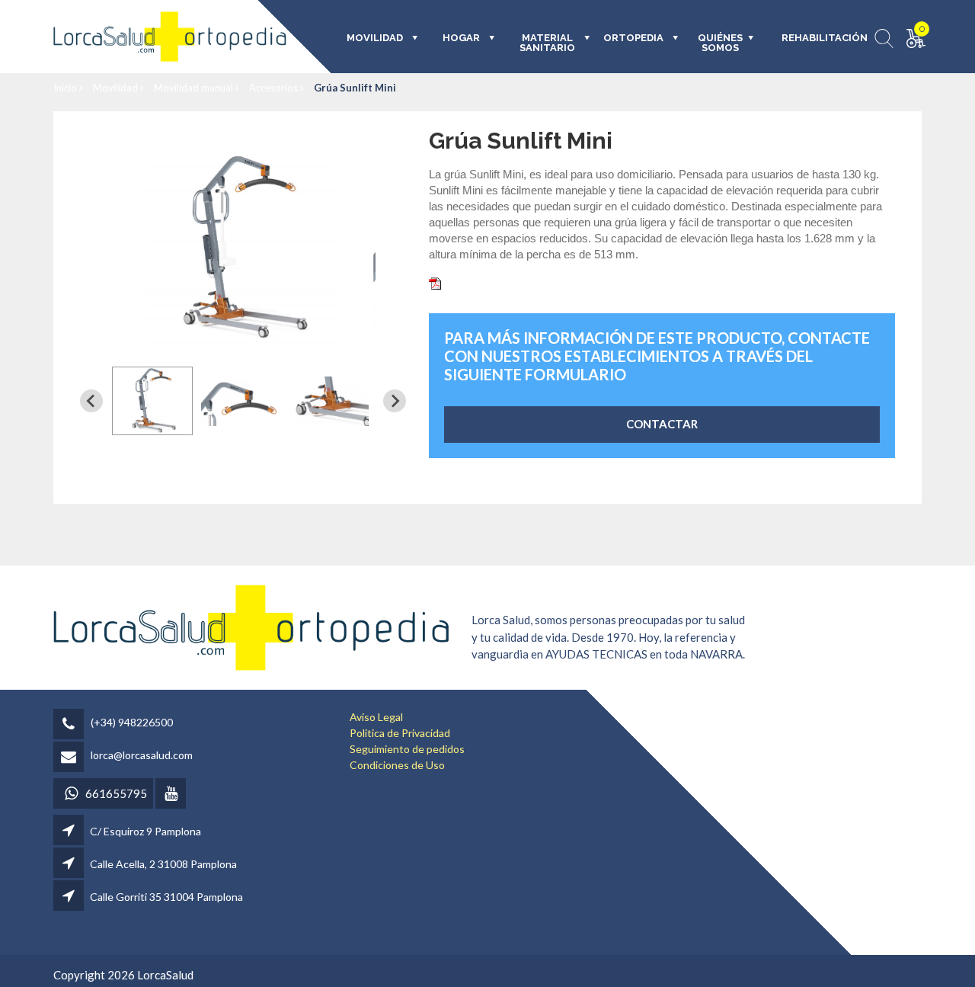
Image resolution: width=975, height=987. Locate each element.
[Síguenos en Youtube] (171, 794)
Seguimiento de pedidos (407, 748)
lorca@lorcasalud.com (142, 754)
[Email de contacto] (70, 757)
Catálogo (468, 282)
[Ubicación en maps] (69, 831)
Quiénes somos (720, 43)
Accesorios (274, 88)
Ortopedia (633, 38)
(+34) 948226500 (132, 722)
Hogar (461, 38)
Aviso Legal (376, 716)
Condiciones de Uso (397, 764)
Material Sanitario (547, 43)
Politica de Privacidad (400, 732)
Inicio (66, 88)
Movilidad (116, 88)
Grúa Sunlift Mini (355, 88)
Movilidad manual (194, 88)
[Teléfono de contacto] (70, 725)
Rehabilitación (814, 38)
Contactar (662, 424)
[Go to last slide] (91, 400)
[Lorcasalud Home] (251, 626)
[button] (152, 401)
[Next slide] (394, 400)
